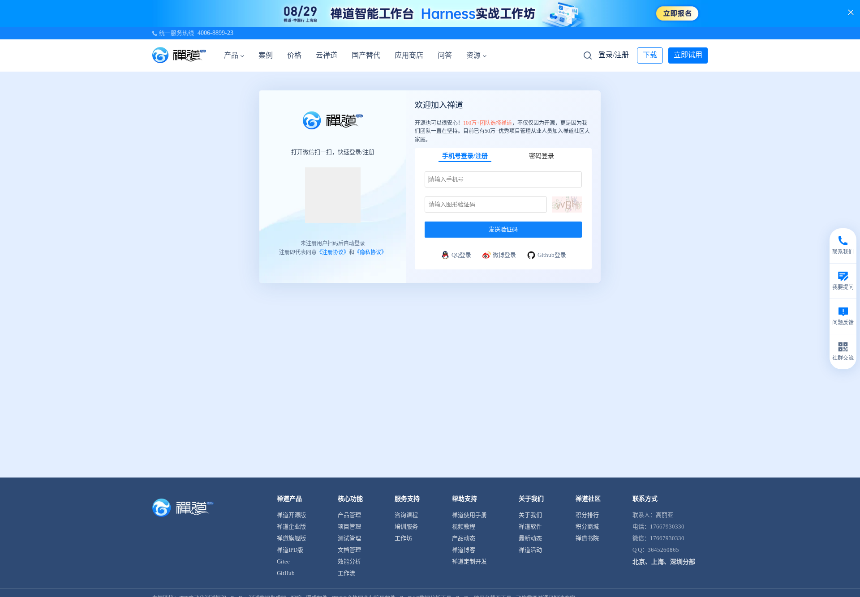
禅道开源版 (291, 515)
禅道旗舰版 (291, 538)
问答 (445, 55)
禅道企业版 (291, 526)
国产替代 (366, 55)
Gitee (283, 561)
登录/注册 (613, 55)
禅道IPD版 (290, 549)
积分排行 (587, 515)
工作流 (346, 573)
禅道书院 (587, 538)
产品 (231, 55)
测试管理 (349, 538)
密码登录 (541, 156)
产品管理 (349, 515)
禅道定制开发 (469, 561)
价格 (294, 55)
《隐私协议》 (370, 252)
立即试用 (688, 55)
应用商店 (409, 55)
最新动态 (530, 538)
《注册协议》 (333, 252)
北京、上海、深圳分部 (663, 562)
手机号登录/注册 (465, 156)
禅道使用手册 (469, 515)
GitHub (286, 573)
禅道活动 (530, 549)
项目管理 (349, 526)
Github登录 (552, 255)
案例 (265, 55)
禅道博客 (463, 549)
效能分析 (349, 561)
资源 (473, 55)
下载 (650, 55)
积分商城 (587, 526)
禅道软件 (530, 526)
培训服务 (406, 526)
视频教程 (463, 526)
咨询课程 (406, 515)
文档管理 (349, 549)
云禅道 (326, 55)
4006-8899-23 (215, 33)
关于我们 (530, 515)
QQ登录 (461, 255)
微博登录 (504, 255)
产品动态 (463, 538)
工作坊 (403, 538)
